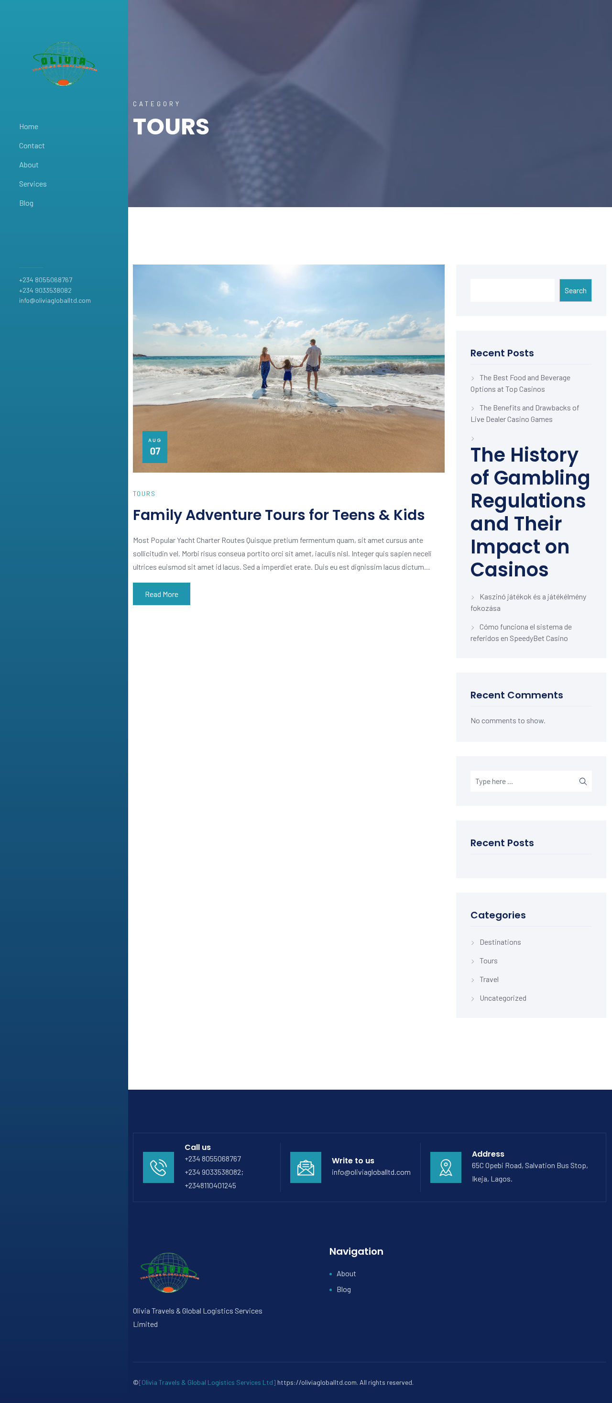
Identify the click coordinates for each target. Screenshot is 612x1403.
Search (576, 290)
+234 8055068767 (45, 280)
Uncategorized (503, 997)
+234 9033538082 (45, 290)
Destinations (500, 941)
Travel (489, 978)
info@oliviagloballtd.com (55, 300)
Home (28, 126)
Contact (32, 145)
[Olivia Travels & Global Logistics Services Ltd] (207, 1382)
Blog (26, 202)
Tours (489, 960)
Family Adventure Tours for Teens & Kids (279, 515)
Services (33, 183)
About (29, 164)
